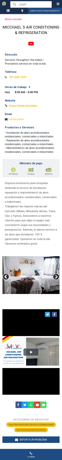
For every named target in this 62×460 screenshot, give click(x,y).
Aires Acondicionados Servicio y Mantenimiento (31, 424)
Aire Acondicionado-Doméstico (31, 430)
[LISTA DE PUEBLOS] (8, 11)
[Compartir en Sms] (43, 405)
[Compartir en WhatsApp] (31, 405)
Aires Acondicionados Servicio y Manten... (45, 12)
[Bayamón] (22, 11)
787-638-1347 (17, 77)
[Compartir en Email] (37, 405)
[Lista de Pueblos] (8, 11)
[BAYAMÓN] (22, 11)
